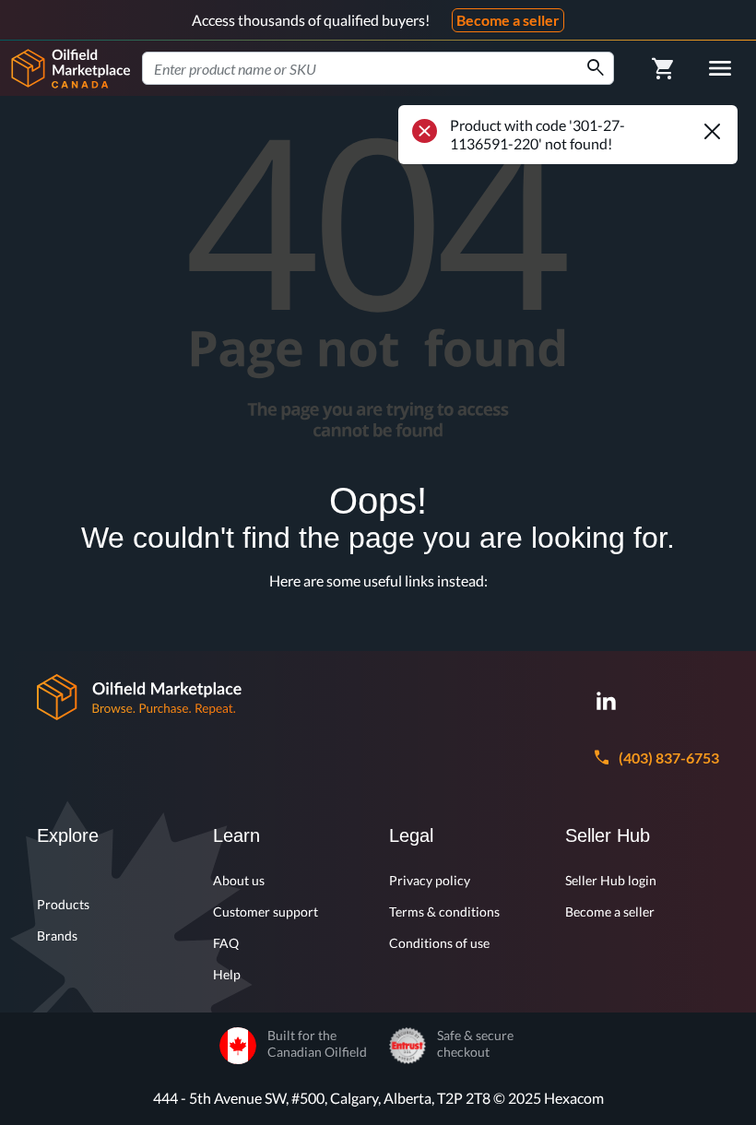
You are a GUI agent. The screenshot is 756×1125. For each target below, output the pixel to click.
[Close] (711, 131)
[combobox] (378, 68)
